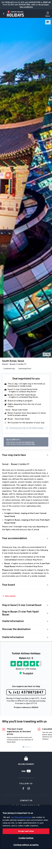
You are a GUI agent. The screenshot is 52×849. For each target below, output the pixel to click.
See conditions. (26, 7)
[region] (26, 827)
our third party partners (21, 817)
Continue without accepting (26, 845)
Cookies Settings (25, 838)
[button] (3, 13)
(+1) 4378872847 (28, 692)
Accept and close (26, 831)
